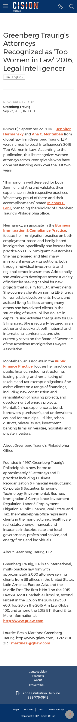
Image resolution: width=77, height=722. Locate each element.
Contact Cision (38, 671)
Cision (44, 716)
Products (38, 676)
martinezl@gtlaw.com (30, 643)
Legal (16, 709)
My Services (36, 684)
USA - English (13, 77)
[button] (60, 6)
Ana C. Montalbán (47, 134)
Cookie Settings (56, 709)
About (38, 680)
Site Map (28, 709)
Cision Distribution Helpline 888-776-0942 (39, 695)
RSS (40, 709)
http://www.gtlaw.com (23, 621)
